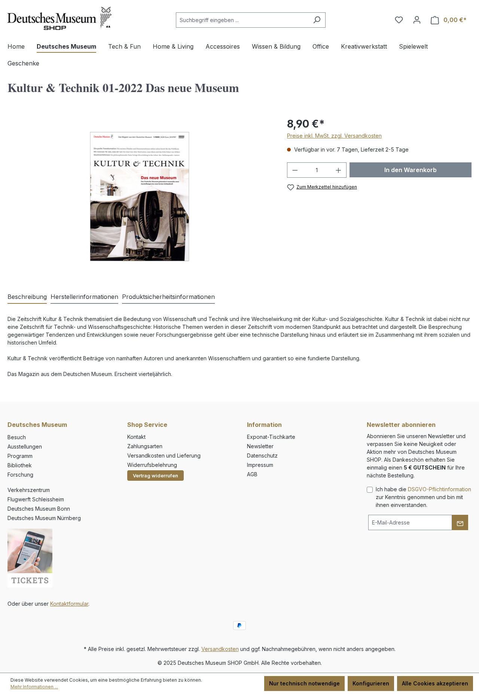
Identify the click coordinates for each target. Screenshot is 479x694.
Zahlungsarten (144, 446)
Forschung (20, 474)
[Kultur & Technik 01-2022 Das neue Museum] (139, 196)
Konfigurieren (371, 683)
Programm (20, 456)
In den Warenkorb (410, 170)
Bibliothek (19, 465)
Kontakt (136, 437)
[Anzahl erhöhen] (339, 170)
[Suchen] (317, 20)
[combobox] (242, 20)
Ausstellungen (24, 446)
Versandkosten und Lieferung (164, 455)
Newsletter (260, 446)
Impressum (260, 465)
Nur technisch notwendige (304, 683)
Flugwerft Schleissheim (35, 499)
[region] (140, 196)
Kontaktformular (69, 603)
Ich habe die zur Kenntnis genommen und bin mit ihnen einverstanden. (423, 497)
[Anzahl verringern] (295, 170)
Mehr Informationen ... (34, 687)
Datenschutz (262, 455)
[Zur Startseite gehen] (59, 18)
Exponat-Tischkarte (271, 437)
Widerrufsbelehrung (152, 465)
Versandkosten (220, 649)
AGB (252, 474)
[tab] (27, 297)
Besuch (16, 437)
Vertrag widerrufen (155, 476)
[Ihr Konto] (417, 19)
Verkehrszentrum (28, 490)
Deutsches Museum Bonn (38, 508)
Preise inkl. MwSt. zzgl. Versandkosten (334, 135)
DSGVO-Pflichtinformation (439, 489)
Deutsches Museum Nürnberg (44, 518)
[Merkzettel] (399, 19)
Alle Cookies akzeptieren (435, 683)
